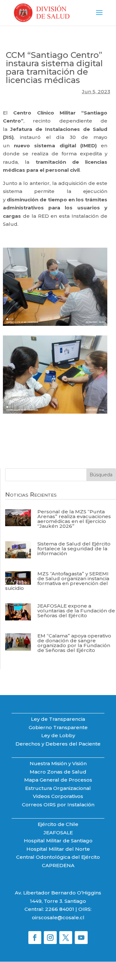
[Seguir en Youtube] (81, 937)
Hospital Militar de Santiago (58, 841)
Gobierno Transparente (58, 727)
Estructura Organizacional (58, 788)
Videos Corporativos (58, 796)
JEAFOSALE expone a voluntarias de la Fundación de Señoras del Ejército (76, 610)
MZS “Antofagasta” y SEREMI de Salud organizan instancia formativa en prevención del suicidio (57, 581)
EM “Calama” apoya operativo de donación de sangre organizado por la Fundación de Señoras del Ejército (74, 643)
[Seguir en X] (65, 937)
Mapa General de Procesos (58, 780)
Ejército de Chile (58, 824)
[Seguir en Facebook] (34, 937)
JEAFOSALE (58, 832)
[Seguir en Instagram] (50, 937)
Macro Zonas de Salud (58, 772)
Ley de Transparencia (58, 719)
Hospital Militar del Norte (58, 849)
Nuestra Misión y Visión (58, 763)
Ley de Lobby (58, 735)
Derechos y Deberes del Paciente (58, 744)
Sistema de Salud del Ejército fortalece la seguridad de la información (74, 548)
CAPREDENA (58, 865)
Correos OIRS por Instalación (58, 805)
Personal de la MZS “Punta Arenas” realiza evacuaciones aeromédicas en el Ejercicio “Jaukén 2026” (74, 518)
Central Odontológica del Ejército (58, 857)
